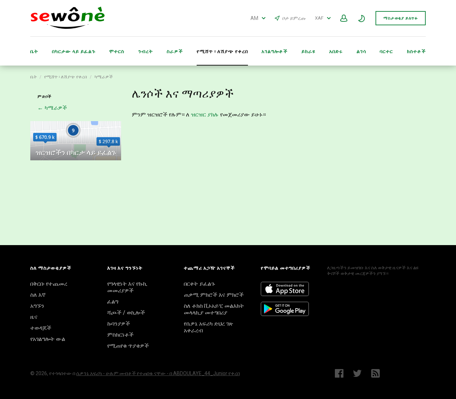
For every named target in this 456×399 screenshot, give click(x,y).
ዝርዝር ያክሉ (205, 114)
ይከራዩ (308, 51)
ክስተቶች (416, 51)
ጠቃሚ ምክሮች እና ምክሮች (214, 294)
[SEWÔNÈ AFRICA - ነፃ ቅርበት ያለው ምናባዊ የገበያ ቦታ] (67, 27)
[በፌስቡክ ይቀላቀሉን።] (339, 373)
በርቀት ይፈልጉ (199, 283)
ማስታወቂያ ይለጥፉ (400, 18)
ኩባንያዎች (118, 323)
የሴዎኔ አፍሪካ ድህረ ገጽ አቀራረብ (208, 327)
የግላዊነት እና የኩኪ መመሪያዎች (127, 287)
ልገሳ (361, 51)
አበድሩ (336, 51)
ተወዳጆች (40, 328)
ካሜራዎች (103, 76)
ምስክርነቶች (120, 334)
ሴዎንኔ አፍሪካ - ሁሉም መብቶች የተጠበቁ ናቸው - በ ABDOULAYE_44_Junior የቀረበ (158, 373)
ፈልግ (112, 301)
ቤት (34, 51)
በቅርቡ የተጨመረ (48, 283)
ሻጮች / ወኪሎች (126, 312)
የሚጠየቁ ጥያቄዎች (128, 345)
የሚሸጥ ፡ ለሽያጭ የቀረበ (65, 76)
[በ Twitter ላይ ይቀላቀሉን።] (357, 373)
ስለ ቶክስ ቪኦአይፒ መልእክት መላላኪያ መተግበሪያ (214, 309)
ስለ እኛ (38, 294)
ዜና (33, 317)
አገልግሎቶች (274, 51)
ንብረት (145, 51)
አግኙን (37, 305)
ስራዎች (175, 51)
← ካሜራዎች (52, 107)
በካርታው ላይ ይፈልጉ (73, 51)
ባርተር (386, 51)
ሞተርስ (116, 51)
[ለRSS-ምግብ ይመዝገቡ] (377, 373)
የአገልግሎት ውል (47, 339)
